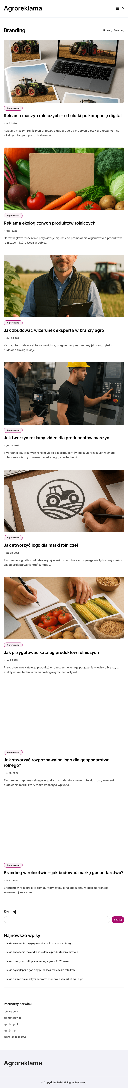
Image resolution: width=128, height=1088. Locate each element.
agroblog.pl (11, 1024)
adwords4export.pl (15, 1036)
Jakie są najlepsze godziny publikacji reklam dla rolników (40, 970)
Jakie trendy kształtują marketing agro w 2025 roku (37, 961)
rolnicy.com (11, 1011)
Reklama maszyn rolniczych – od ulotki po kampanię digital (63, 115)
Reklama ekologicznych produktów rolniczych (50, 223)
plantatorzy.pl (12, 1017)
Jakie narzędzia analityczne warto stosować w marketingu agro (45, 979)
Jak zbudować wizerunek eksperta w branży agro (54, 330)
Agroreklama (23, 8)
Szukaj (10, 912)
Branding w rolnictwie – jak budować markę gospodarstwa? (63, 872)
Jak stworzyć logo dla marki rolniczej (41, 545)
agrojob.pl (10, 1030)
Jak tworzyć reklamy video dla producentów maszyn (56, 437)
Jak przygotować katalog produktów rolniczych (51, 652)
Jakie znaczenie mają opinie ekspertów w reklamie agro (40, 943)
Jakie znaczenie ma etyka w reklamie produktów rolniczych (42, 952)
